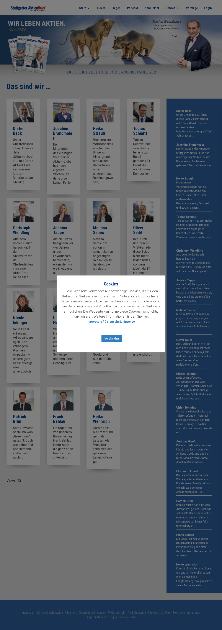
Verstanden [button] (111, 338)
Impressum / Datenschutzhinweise (111, 321)
